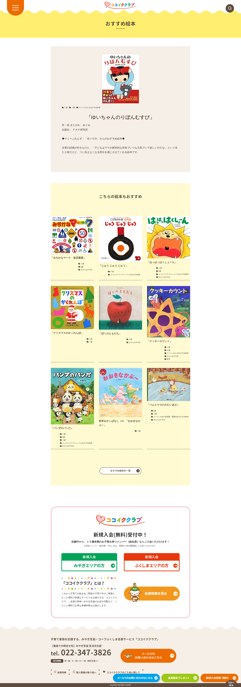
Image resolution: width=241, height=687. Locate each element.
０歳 (112, 272)
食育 (168, 359)
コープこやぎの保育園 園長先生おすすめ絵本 (171, 417)
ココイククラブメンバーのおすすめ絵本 (125, 275)
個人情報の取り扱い (86, 672)
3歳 (82, 267)
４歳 (73, 108)
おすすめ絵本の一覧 (120, 470)
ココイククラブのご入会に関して (123, 672)
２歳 (66, 108)
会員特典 (61, 672)
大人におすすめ (86, 270)
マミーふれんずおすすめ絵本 (89, 108)
